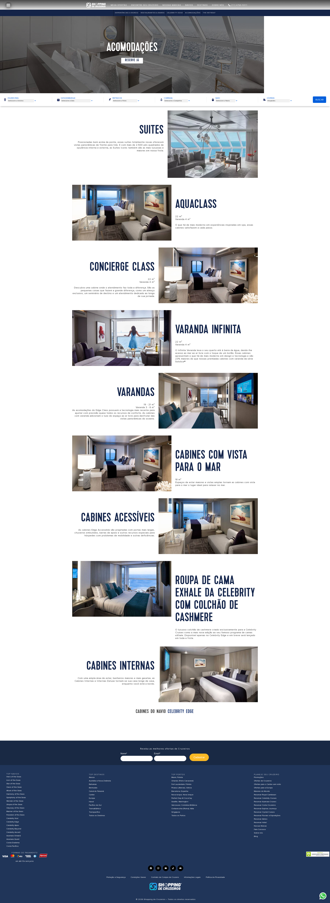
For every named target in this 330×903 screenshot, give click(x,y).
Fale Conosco (260, 829)
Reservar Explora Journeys (265, 808)
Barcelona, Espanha (179, 791)
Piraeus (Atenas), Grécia (181, 788)
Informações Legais (192, 877)
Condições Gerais (138, 877)
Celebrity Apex (12, 825)
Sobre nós (258, 833)
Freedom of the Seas (15, 815)
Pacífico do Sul (95, 805)
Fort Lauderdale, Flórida (181, 784)
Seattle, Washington (179, 802)
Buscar (319, 99)
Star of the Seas (13, 784)
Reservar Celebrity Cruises (265, 798)
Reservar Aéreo (260, 819)
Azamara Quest (12, 839)
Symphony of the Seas (16, 797)
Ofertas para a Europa (263, 788)
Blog (256, 836)
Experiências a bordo (126, 13)
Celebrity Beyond (13, 829)
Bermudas (93, 788)
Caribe (91, 795)
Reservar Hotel (260, 822)
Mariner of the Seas (14, 811)
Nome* (124, 753)
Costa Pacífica (12, 846)
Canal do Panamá (96, 791)
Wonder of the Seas (14, 801)
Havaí (91, 802)
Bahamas (93, 784)
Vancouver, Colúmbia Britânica (184, 805)
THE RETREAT (209, 13)
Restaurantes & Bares (153, 13)
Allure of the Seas (14, 790)
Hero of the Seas (13, 777)
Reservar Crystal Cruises (264, 812)
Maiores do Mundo (262, 791)
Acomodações (193, 13)
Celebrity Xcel (12, 818)
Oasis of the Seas (14, 787)
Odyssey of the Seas (15, 808)
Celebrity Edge (175, 13)
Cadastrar (199, 757)
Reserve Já (132, 60)
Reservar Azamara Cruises (265, 802)
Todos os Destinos (97, 815)
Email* (157, 753)
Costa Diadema (13, 843)
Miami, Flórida (177, 777)
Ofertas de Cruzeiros (263, 781)
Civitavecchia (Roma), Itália (182, 808)
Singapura (175, 812)
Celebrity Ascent (13, 832)
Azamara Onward (13, 836)
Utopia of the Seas (14, 804)
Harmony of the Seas (15, 794)
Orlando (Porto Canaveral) (182, 781)
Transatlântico (95, 808)
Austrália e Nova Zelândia (100, 781)
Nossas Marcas (260, 826)
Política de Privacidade (215, 877)
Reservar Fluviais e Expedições (267, 815)
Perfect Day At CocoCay (181, 798)
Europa (92, 798)
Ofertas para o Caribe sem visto (267, 784)
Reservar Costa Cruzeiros (265, 805)
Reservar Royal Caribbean (265, 795)
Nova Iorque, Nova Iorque (182, 795)
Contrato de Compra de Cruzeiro (165, 877)
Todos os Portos (178, 815)
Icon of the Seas (13, 780)
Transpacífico (94, 812)
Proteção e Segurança (116, 877)
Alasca (91, 777)
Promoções (259, 777)
